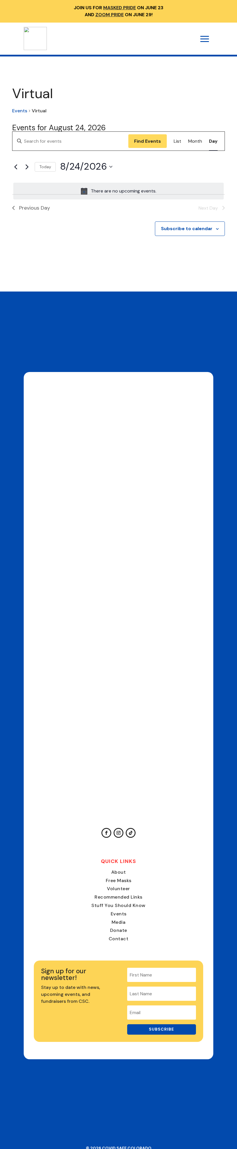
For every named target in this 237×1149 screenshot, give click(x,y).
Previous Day (34, 207)
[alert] (118, 191)
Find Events (147, 141)
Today (45, 166)
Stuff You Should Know (118, 905)
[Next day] (26, 166)
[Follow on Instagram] (118, 833)
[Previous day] (15, 166)
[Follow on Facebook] (106, 833)
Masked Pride (119, 8)
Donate (118, 930)
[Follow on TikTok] (131, 833)
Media (119, 922)
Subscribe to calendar (186, 229)
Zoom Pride (109, 15)
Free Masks (119, 880)
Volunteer (118, 889)
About (118, 872)
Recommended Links (118, 897)
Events (19, 111)
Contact (119, 939)
